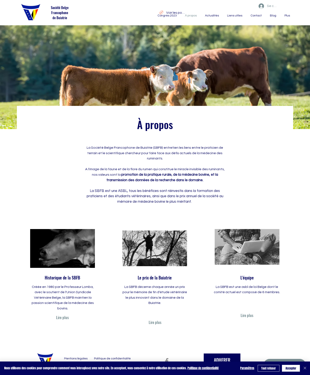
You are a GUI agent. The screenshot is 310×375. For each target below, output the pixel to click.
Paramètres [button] (247, 368)
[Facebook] (167, 361)
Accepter (291, 368)
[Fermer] (304, 368)
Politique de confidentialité (203, 368)
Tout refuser (268, 368)
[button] (211, 15)
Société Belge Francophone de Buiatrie (60, 12)
